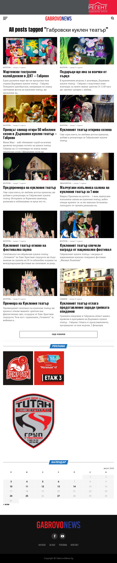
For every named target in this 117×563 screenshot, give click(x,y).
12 (42, 486)
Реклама (63, 544)
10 (11, 486)
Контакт (75, 544)
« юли (6, 504)
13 (58, 486)
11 (27, 486)
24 (11, 496)
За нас (52, 544)
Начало (42, 544)
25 (27, 496)
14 (74, 486)
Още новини (58, 334)
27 (58, 496)
